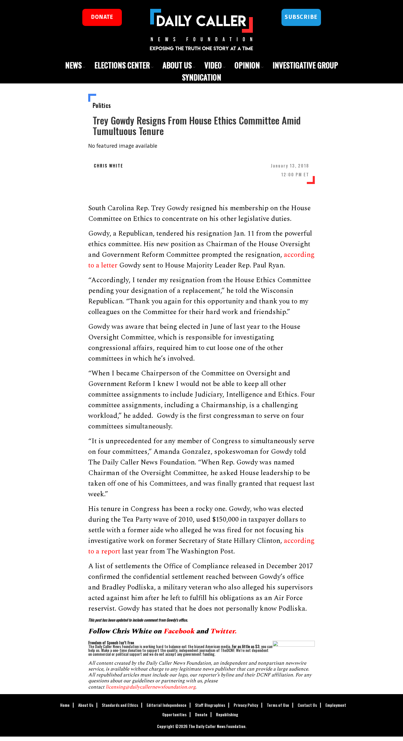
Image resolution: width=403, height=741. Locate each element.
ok (190, 631)
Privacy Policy (246, 705)
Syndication (201, 77)
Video (213, 65)
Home (65, 705)
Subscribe (301, 17)
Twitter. (224, 631)
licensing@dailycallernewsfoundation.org (150, 687)
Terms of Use (278, 705)
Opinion (247, 65)
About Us (177, 65)
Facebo (174, 631)
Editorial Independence (166, 705)
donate (102, 17)
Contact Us (307, 705)
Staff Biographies (210, 705)
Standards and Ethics (120, 705)
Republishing (227, 714)
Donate (201, 714)
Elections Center (122, 65)
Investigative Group (305, 65)
